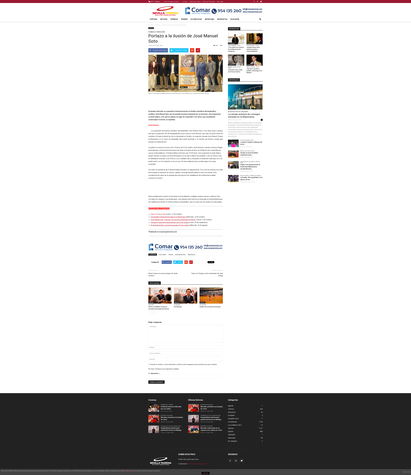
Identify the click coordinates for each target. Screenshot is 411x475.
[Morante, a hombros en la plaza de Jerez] (153, 418)
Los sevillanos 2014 (235, 425)
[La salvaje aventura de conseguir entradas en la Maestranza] (245, 96)
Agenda (230, 406)
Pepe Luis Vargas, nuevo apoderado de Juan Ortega (207, 274)
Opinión (184, 19)
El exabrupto (178, 307)
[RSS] (257, 1)
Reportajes (209, 19)
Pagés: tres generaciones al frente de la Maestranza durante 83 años (250, 167)
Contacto (185, 1)
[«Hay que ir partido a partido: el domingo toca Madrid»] (254, 60)
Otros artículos (154, 283)
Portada (153, 19)
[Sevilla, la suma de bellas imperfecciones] (233, 154)
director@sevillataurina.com (197, 464)
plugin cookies (406, 471)
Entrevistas (222, 19)
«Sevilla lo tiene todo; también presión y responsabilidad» (253, 49)
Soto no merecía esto (158, 214)
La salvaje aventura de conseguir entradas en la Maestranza (244, 115)
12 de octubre (162, 254)
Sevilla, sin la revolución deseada (210, 307)
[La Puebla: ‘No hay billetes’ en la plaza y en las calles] (233, 178)
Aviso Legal (220, 1)
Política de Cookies (195, 1)
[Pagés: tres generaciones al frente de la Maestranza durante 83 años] (233, 165)
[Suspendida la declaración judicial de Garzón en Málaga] (153, 429)
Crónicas (174, 19)
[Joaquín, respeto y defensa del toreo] (233, 143)
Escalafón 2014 (233, 419)
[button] (260, 19)
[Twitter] (261, 1)
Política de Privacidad (209, 1)
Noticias (163, 19)
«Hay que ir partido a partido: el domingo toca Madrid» (254, 70)
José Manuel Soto (180, 254)
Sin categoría (232, 441)
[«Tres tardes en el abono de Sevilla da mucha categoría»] (236, 38)
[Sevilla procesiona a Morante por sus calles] (153, 408)
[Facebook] (254, 1)
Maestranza (191, 254)
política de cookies (130, 471)
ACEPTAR (205, 473)
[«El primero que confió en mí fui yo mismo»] (236, 60)
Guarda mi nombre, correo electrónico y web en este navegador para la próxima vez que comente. (183, 364)
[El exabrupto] (185, 296)
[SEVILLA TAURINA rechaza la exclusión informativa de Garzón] (160, 296)
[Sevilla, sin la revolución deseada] (211, 296)
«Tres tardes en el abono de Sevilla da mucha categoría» (236, 49)
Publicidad (231, 435)
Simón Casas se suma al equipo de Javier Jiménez (163, 274)
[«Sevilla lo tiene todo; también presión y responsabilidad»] (254, 38)
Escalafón (234, 19)
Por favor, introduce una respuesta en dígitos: (163, 369)
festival (171, 254)
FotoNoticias (196, 19)
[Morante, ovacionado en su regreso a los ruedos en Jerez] (193, 429)
